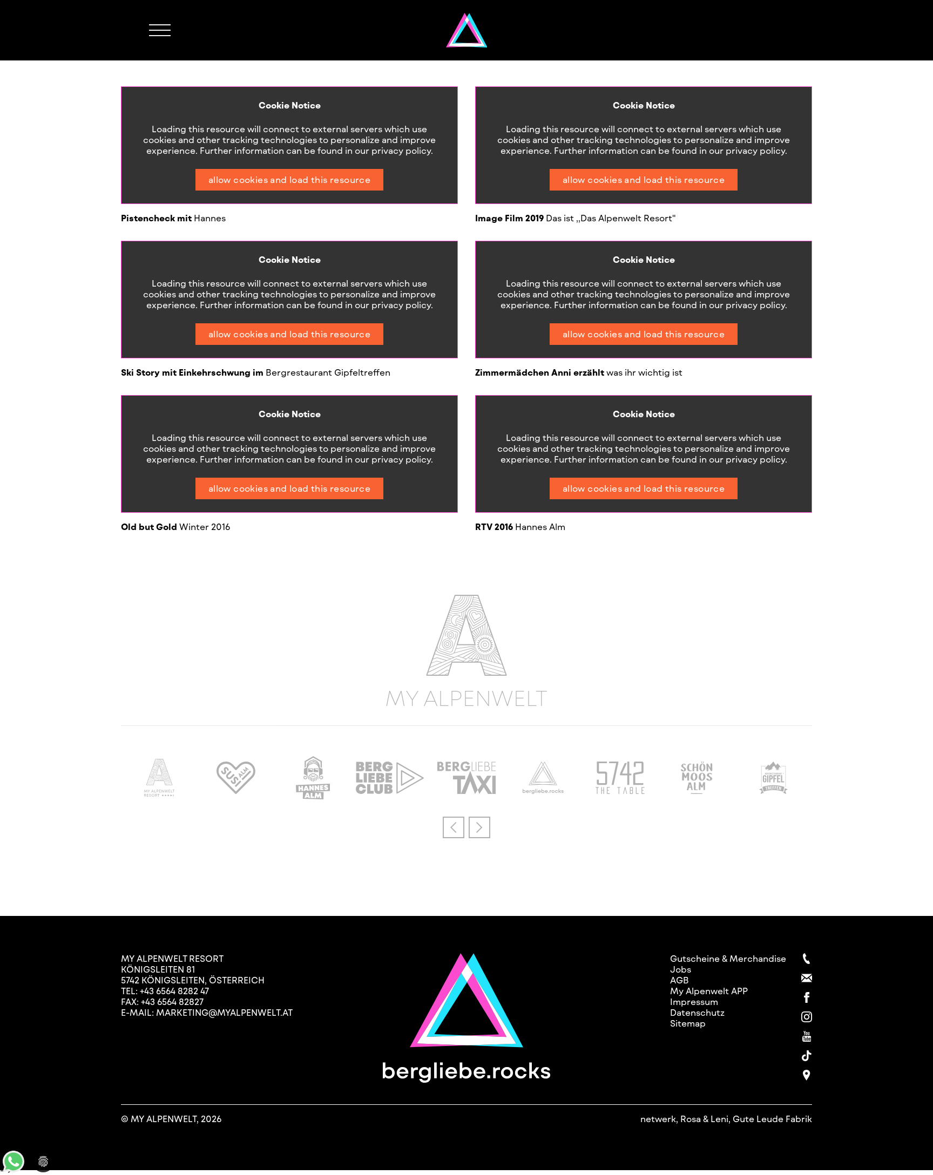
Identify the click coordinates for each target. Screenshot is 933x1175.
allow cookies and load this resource (289, 179)
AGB (679, 980)
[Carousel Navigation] (466, 827)
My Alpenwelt (466, 696)
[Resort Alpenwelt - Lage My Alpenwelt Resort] (806, 1075)
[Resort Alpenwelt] (467, 30)
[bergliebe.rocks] (543, 790)
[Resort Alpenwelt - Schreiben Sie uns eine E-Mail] (806, 978)
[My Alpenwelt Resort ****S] (159, 793)
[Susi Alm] (236, 790)
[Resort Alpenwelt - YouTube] (806, 1036)
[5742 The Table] (620, 790)
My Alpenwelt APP (709, 991)
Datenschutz (697, 1012)
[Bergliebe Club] (390, 790)
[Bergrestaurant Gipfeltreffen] (773, 790)
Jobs (680, 969)
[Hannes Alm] (313, 796)
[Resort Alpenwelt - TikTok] (806, 1055)
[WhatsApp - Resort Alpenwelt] (13, 1169)
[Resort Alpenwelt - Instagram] (806, 1016)
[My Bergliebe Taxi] (466, 790)
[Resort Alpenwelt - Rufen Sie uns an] (806, 958)
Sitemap (688, 1023)
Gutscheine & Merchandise (728, 958)
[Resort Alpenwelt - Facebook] (806, 997)
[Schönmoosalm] (696, 790)
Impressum (694, 1001)
